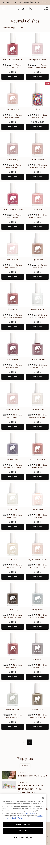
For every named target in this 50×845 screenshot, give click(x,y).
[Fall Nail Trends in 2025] (9, 775)
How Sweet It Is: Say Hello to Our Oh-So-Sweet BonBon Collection (30, 790)
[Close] (43, 797)
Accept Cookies (23, 824)
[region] (25, 2)
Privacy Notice (29, 813)
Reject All (23, 831)
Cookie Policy (17, 818)
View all (25, 766)
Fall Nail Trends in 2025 (32, 775)
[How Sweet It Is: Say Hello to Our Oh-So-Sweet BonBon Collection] (9, 785)
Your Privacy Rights (23, 837)
